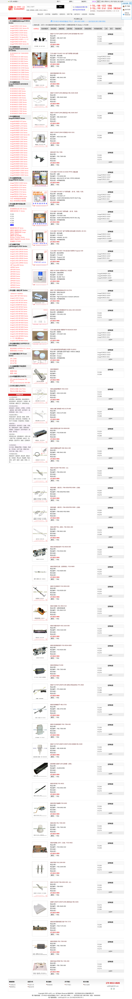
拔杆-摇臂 (18, 410)
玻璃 (27, 417)
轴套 (22, 440)
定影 (36, 10)
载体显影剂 (25, 399)
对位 (21, 412)
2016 (40, 10)
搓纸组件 (11, 408)
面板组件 (11, 456)
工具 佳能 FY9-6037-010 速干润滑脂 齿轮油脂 (64, 53)
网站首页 (40, 14)
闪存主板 (11, 451)
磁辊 (21, 427)
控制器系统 (88, 28)
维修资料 (118, 28)
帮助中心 (107, 1)
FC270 (12, 218)
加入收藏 (120, 1)
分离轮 (23, 408)
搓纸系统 (53, 28)
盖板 (22, 460)
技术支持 (127, 9)
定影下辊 (12, 438)
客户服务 (127, 6)
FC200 (12, 214)
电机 (28, 458)
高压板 (14, 449)
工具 (106, 28)
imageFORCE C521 (104, 61)
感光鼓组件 (12, 401)
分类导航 (47, 14)
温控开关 (17, 440)
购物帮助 (55, 14)
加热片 (25, 438)
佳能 (27, 10)
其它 (111, 28)
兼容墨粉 (18, 399)
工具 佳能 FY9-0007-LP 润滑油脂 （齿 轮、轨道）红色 (66, 191)
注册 (102, 1)
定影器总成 (12, 436)
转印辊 (15, 431)
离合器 (19, 458)
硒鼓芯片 (18, 403)
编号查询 (77, 14)
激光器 (19, 417)
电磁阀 (24, 458)
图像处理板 (18, 447)
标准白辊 (18, 419)
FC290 (12, 223)
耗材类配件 (44, 28)
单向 (17, 412)
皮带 (14, 460)
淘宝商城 (91, 14)
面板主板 (26, 449)
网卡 (21, 451)
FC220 (12, 216)
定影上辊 (27, 436)
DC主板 (11, 447)
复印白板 (11, 419)
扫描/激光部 (78, 28)
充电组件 (17, 429)
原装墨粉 (11, 399)
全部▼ (110, 43)
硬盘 (17, 451)
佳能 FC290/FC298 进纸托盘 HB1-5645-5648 (64, 93)
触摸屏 (18, 456)
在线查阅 (84, 14)
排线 (26, 460)
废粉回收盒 (25, 403)
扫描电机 (25, 419)
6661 (45, 10)
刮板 (25, 425)
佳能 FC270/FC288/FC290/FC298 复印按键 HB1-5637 (66, 34)
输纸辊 (12, 410)
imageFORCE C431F (104, 58)
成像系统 (61, 28)
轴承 (18, 460)
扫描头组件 (12, 417)
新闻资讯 (62, 14)
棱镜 (23, 417)
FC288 (12, 220)
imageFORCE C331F (104, 56)
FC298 (12, 225)
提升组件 (25, 410)
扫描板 (27, 421)
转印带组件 (24, 429)
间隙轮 (11, 429)
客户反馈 (114, 1)
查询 (60, 6)
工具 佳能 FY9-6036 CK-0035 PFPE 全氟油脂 (64, 172)
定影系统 (69, 28)
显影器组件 (15, 427)
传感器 (14, 458)
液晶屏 (23, 456)
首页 (42, 25)
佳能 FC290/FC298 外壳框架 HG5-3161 (62, 132)
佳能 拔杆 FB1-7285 (56, 152)
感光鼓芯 (19, 401)
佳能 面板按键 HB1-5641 (57, 73)
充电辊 (26, 401)
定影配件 (27, 440)
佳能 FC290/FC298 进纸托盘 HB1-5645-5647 (64, 112)
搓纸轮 (32, 10)
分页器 (28, 408)
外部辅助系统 (98, 28)
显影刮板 (26, 427)
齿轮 (10, 460)
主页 (10, 1)
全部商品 (36, 28)
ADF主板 (19, 449)
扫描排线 (21, 421)
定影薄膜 (19, 438)
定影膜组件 (20, 436)
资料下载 (69, 14)
